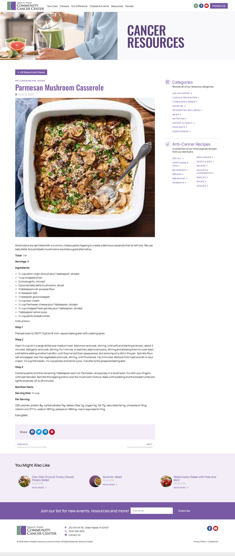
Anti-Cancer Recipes (25, 80)
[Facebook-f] (201, 6)
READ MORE (38, 487)
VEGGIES (201, 185)
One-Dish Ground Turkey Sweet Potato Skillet (53, 478)
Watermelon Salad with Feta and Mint (195, 478)
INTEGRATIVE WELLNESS (186, 110)
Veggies (41, 80)
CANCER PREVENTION (184, 97)
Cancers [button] (64, 6)
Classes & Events (99, 6)
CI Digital (89, 541)
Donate (129, 6)
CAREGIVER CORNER (183, 101)
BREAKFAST (179, 178)
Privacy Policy (200, 541)
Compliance (213, 541)
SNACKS (201, 177)
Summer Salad (112, 477)
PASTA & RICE (204, 161)
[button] (196, 6)
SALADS (201, 165)
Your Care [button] (52, 6)
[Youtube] (206, 6)
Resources (117, 6)
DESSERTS (178, 182)
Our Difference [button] (79, 6)
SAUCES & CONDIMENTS (204, 172)
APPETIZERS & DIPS (180, 164)
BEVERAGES (179, 170)
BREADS (176, 174)
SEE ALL (177, 158)
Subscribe (184, 510)
